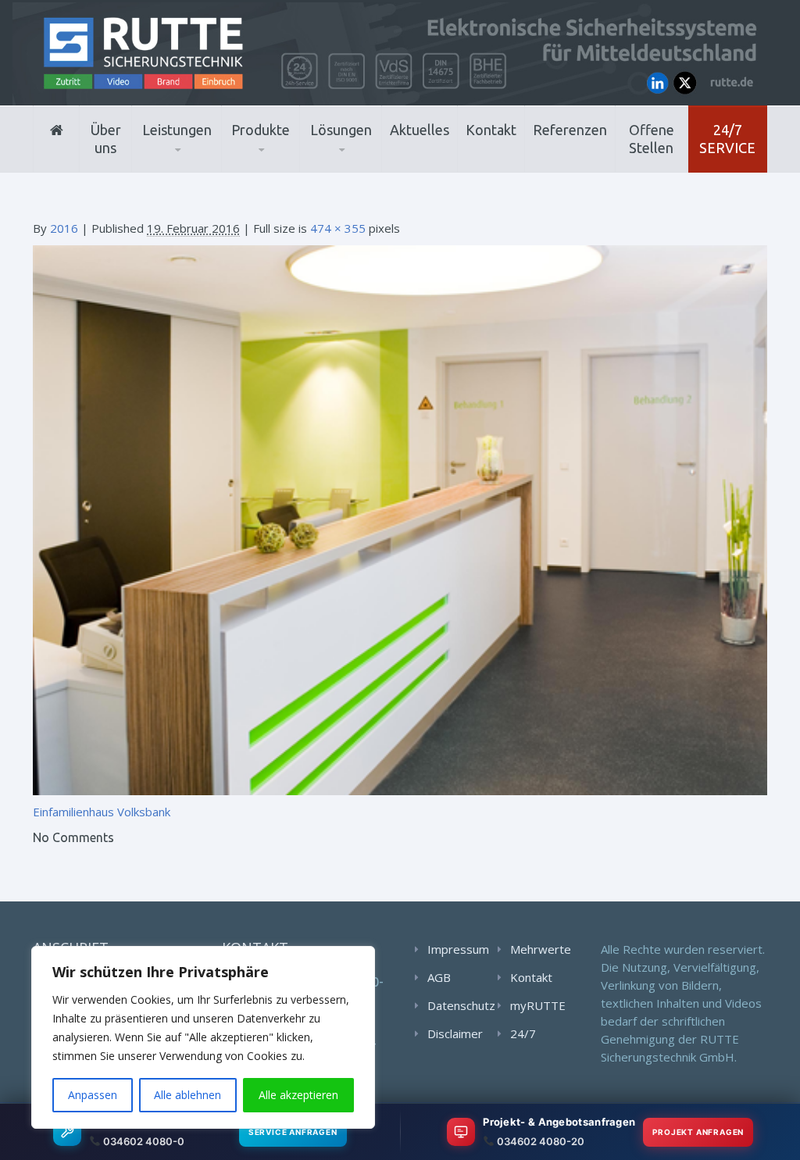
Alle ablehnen (187, 1094)
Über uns (106, 138)
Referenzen (570, 129)
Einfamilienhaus (73, 811)
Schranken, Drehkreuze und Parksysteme (296, 162)
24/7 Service (727, 138)
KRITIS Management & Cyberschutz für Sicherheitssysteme (208, 161)
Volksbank (143, 811)
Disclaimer (455, 1033)
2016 (64, 228)
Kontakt (491, 129)
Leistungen (177, 129)
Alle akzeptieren (298, 1094)
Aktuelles (419, 129)
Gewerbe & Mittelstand (371, 165)
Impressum (458, 949)
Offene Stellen (651, 138)
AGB (439, 977)
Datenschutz (461, 1005)
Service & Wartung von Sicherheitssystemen (211, 163)
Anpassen (92, 1094)
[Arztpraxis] (400, 519)
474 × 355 (338, 228)
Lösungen (341, 129)
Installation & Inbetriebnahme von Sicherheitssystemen (198, 167)
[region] (203, 1037)
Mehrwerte (540, 949)
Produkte (260, 129)
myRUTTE (538, 1005)
